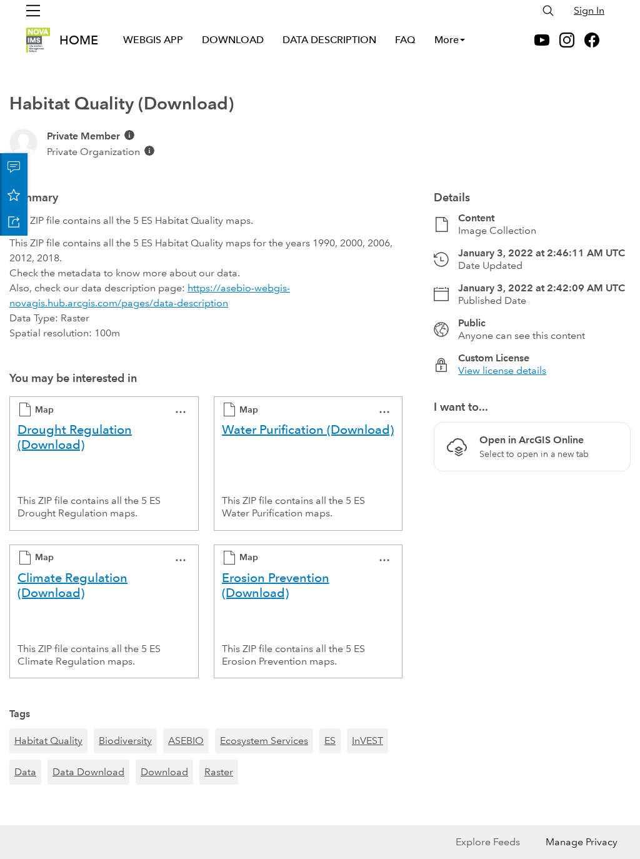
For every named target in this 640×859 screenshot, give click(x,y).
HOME (78, 40)
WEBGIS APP (153, 40)
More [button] (446, 40)
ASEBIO (186, 740)
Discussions (14, 167)
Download (164, 772)
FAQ (405, 40)
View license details (502, 370)
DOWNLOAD (233, 40)
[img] (129, 135)
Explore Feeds (488, 842)
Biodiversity (125, 740)
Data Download (88, 772)
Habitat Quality (48, 740)
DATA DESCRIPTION (329, 40)
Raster (218, 772)
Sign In (589, 10)
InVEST (367, 740)
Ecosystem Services (264, 740)
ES (330, 740)
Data (25, 772)
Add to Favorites (14, 194)
